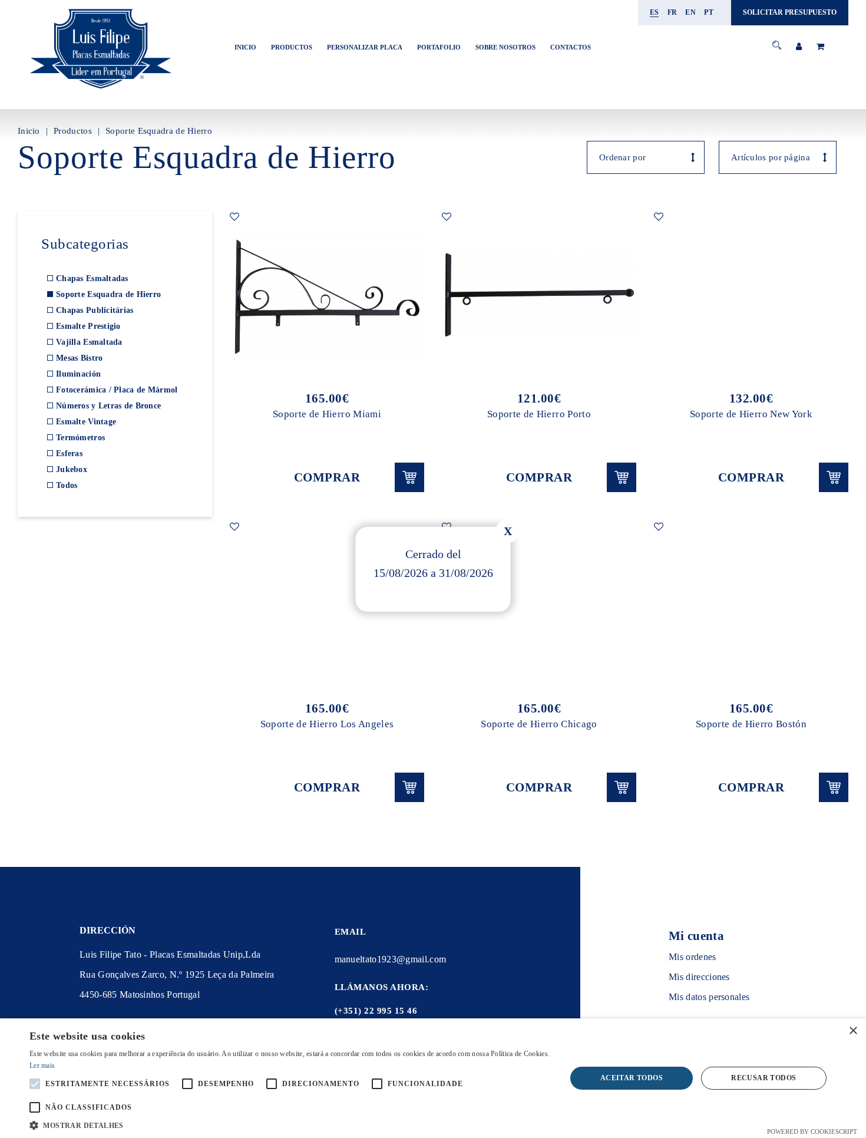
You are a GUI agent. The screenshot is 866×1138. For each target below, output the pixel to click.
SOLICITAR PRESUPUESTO (790, 12)
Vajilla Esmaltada (89, 342)
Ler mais (42, 1065)
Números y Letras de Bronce (108, 405)
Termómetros (80, 437)
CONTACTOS (570, 47)
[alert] (433, 1078)
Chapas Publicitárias (95, 310)
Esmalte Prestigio (88, 326)
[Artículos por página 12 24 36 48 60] (778, 157)
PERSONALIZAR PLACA (364, 47)
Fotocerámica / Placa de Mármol (116, 389)
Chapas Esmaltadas (92, 278)
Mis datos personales (709, 997)
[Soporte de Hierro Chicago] (539, 605)
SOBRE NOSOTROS (505, 47)
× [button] (852, 1031)
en (690, 12)
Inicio (245, 47)
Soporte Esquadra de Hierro (158, 131)
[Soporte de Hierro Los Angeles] (327, 605)
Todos (66, 485)
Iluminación (78, 374)
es (654, 12)
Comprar (327, 477)
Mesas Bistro (79, 358)
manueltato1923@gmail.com (391, 959)
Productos (291, 47)
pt (708, 12)
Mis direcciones (699, 977)
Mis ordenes (692, 957)
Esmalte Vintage (86, 421)
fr (672, 12)
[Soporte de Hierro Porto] (539, 295)
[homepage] (100, 89)
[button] (289, 1124)
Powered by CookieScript (812, 1131)
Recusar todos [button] (763, 1078)
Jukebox (71, 469)
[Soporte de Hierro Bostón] (751, 605)
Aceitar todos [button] (631, 1078)
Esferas (69, 453)
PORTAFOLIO (439, 47)
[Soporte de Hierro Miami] (327, 295)
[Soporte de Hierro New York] (751, 295)
